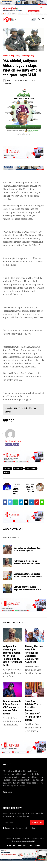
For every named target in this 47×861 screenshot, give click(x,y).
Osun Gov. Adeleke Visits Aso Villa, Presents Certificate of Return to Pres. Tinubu (33, 710)
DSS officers (31, 468)
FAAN (6, 472)
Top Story (15, 56)
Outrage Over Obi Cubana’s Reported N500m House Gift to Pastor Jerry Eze (27, 589)
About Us (11, 845)
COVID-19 (18, 468)
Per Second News (14, 80)
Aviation (6, 56)
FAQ (30, 845)
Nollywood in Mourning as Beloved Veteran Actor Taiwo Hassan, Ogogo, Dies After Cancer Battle (27, 565)
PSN (33, 841)
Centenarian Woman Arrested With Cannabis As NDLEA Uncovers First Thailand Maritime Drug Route (29, 578)
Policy (37, 845)
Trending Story (27, 56)
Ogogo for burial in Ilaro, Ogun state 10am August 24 (27, 549)
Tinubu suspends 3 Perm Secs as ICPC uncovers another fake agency (12, 707)
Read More (7, 792)
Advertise (21, 845)
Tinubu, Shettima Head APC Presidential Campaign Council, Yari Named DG (34, 654)
